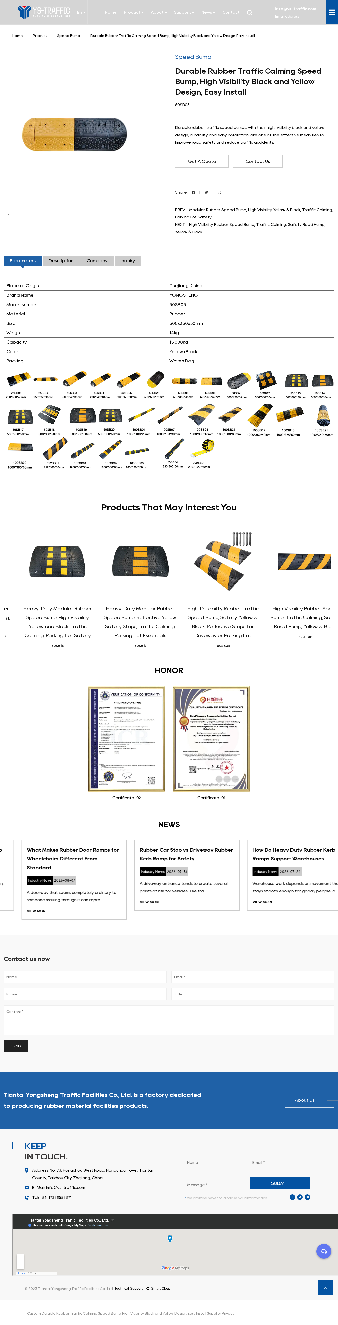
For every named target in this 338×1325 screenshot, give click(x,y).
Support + (184, 12)
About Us (304, 1100)
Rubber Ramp (142, 21)
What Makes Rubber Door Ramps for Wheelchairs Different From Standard (55, 859)
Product (40, 35)
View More (19, 910)
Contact (231, 12)
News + (208, 12)
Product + (134, 12)
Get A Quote (202, 161)
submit (280, 1183)
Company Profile (170, 23)
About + (159, 12)
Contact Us (258, 161)
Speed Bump (143, 22)
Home (111, 12)
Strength (193, 23)
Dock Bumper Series (144, 23)
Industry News (220, 23)
